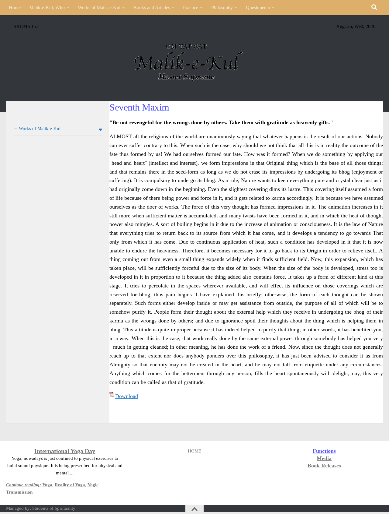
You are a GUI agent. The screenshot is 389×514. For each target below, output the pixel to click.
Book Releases (324, 466)
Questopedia (258, 7)
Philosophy (222, 7)
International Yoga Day (64, 451)
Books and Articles (151, 7)
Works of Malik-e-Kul (99, 7)
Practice (190, 7)
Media (324, 458)
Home (15, 7)
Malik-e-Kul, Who (47, 7)
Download (126, 396)
